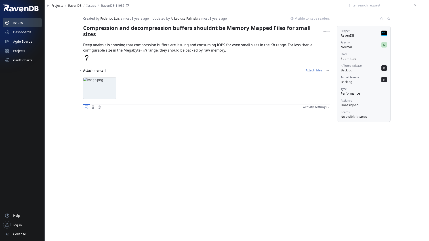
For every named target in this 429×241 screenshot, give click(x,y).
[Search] (414, 5)
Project (345, 31)
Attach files (314, 70)
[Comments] (86, 107)
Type (344, 89)
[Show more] (324, 31)
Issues (91, 5)
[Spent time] (93, 107)
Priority (345, 42)
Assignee (346, 100)
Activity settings (315, 107)
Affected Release (351, 66)
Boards (345, 112)
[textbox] (379, 5)
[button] (99, 88)
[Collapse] (80, 70)
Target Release (350, 77)
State (344, 54)
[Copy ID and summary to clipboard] (127, 5)
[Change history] (99, 107)
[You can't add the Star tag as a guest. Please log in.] (389, 18)
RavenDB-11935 (112, 5)
